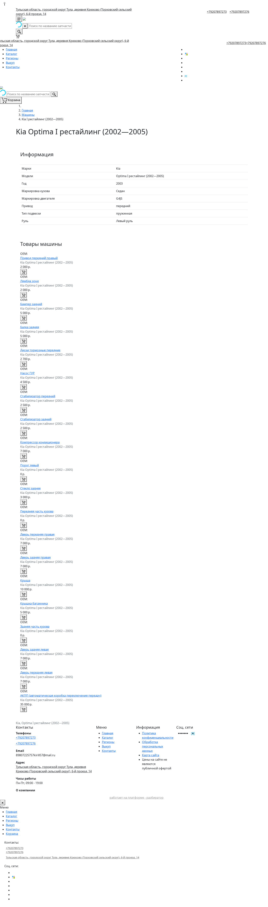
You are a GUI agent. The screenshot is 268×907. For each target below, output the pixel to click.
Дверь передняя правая (37, 534)
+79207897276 (239, 12)
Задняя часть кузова (34, 626)
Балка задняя (29, 327)
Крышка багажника (34, 603)
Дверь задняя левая (34, 649)
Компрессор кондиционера (40, 442)
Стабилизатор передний (37, 396)
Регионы (12, 58)
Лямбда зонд (29, 281)
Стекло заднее (30, 488)
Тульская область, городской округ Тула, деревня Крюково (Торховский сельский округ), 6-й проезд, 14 (72, 857)
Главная (11, 50)
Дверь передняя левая (36, 673)
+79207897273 (217, 12)
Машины (28, 115)
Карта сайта (150, 755)
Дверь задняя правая (35, 557)
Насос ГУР (27, 373)
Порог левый (29, 465)
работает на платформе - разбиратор (137, 798)
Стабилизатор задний (35, 419)
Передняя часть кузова (36, 511)
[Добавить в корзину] (23, 271)
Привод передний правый (39, 258)
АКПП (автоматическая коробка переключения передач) (60, 696)
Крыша (25, 580)
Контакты (13, 67)
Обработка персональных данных (152, 746)
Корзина (12, 834)
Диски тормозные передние (40, 350)
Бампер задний (31, 304)
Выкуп (10, 63)
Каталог (11, 54)
